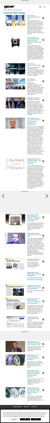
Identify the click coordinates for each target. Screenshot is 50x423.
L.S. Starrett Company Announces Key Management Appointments (34, 122)
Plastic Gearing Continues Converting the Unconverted (33, 301)
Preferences (14, 419)
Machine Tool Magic (33, 99)
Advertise (26, 406)
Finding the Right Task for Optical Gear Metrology (34, 162)
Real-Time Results (32, 260)
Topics (5, 10)
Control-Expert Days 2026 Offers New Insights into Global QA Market (34, 41)
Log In (44, 6)
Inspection (10, 10)
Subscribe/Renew (17, 406)
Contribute (34, 406)
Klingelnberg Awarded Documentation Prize (34, 343)
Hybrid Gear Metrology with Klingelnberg (34, 287)
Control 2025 (31, 80)
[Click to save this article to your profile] (42, 18)
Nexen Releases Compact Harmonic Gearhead (33, 358)
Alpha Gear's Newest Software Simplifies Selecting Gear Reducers (33, 374)
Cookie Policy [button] (15, 416)
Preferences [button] (42, 416)
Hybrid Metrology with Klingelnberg (34, 274)
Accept (35, 419)
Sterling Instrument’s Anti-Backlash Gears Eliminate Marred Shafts (33, 392)
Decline (25, 419)
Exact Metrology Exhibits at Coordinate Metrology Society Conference (34, 219)
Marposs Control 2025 (33, 65)
